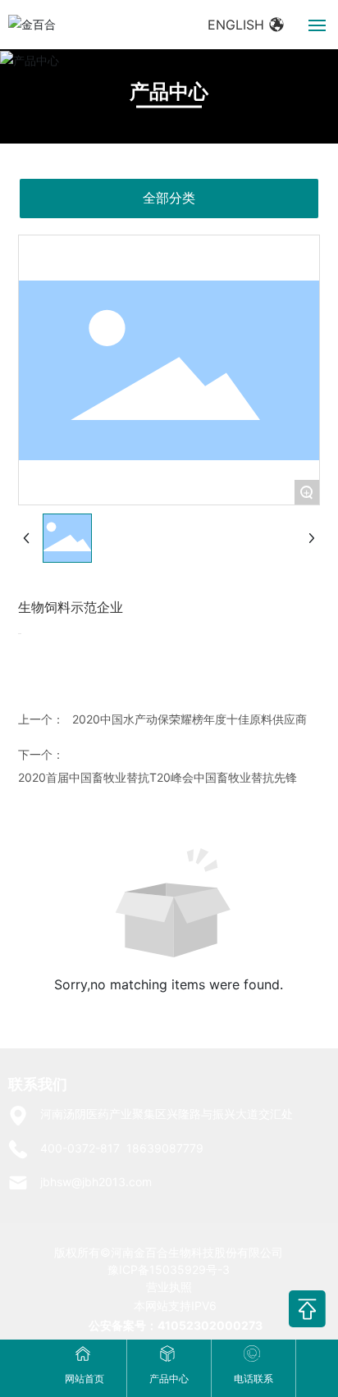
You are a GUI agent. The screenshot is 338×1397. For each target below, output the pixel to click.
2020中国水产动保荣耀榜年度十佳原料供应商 (189, 719)
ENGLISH (238, 24)
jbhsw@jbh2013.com (96, 1182)
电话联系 (253, 1378)
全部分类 (169, 198)
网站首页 (84, 1378)
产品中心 (169, 91)
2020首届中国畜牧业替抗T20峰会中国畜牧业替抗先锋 (157, 777)
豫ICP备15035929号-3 (168, 1269)
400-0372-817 (80, 1148)
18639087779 (164, 1148)
